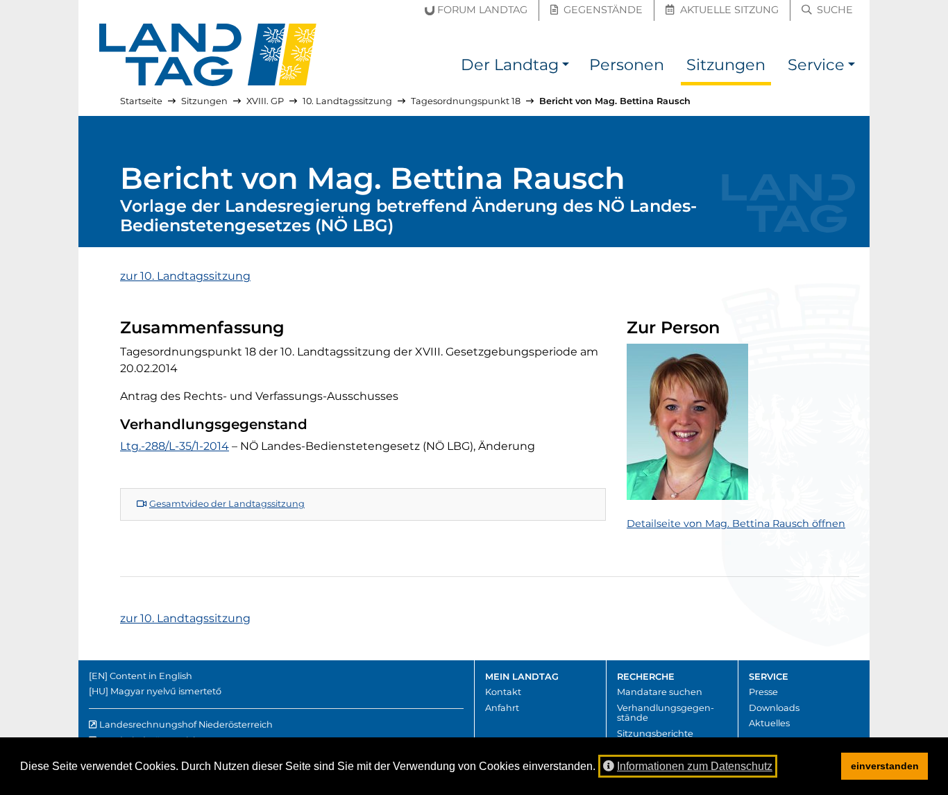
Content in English (151, 676)
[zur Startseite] (208, 55)
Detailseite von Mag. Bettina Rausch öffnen (736, 523)
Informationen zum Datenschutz (694, 766)
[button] (566, 67)
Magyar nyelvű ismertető (165, 691)
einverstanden (885, 765)
